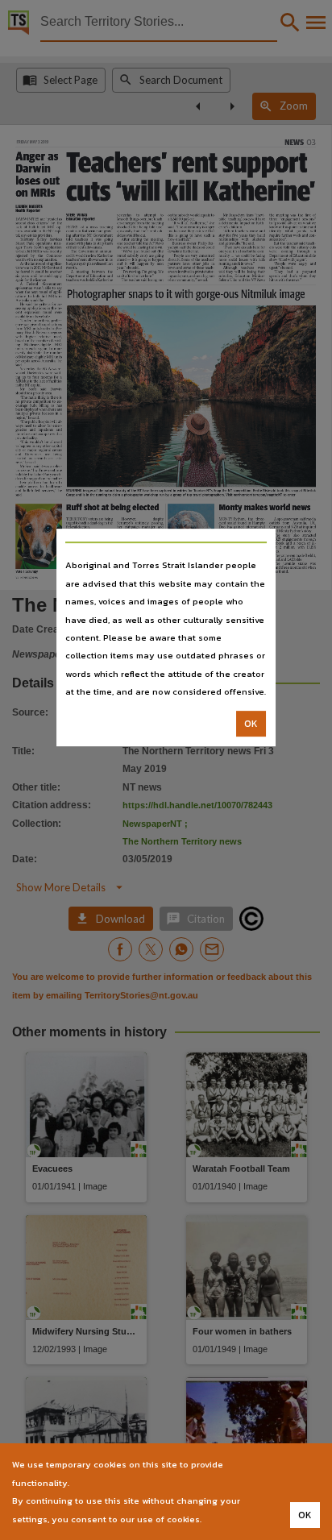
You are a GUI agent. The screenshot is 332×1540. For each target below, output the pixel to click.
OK (251, 723)
